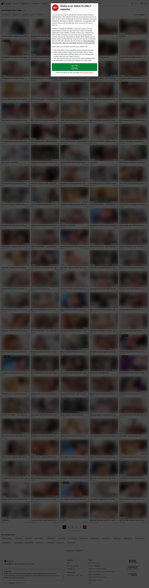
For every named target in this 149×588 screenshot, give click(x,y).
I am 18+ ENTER (75, 67)
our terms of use (87, 72)
